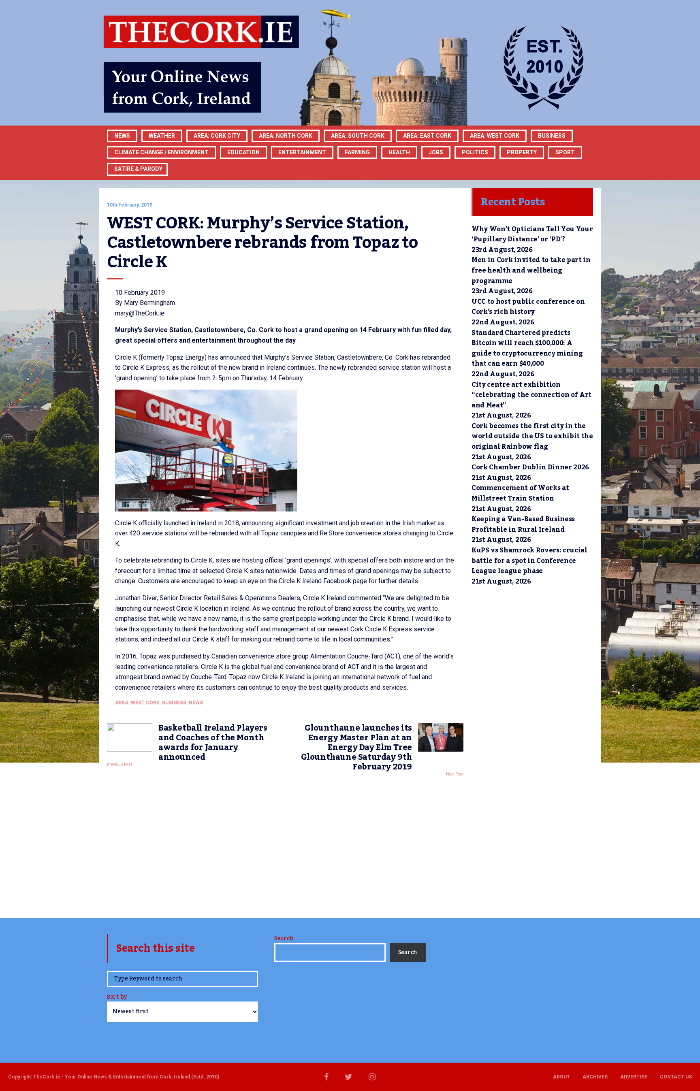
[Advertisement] (285, 845)
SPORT (565, 152)
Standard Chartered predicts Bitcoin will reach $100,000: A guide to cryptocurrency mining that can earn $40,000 (527, 348)
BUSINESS (552, 135)
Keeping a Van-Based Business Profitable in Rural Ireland (523, 524)
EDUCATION (243, 152)
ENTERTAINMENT (302, 152)
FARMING (357, 152)
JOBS (436, 152)
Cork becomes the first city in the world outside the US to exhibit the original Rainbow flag (532, 436)
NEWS (196, 702)
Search (283, 938)
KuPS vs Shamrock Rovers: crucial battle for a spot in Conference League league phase (529, 560)
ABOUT (561, 1077)
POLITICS (475, 152)
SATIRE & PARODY (138, 169)
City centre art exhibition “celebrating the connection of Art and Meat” (531, 395)
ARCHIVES (595, 1077)
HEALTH (399, 152)
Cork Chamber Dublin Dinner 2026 (530, 467)
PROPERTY (522, 152)
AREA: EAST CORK (427, 135)
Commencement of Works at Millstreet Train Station (520, 493)
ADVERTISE (633, 1077)
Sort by (117, 998)
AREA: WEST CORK (494, 135)
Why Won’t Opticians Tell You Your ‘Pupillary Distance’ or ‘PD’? (532, 234)
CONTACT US (676, 1077)
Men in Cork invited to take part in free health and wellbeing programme (531, 270)
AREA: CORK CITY (217, 135)
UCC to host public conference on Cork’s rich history (528, 307)
